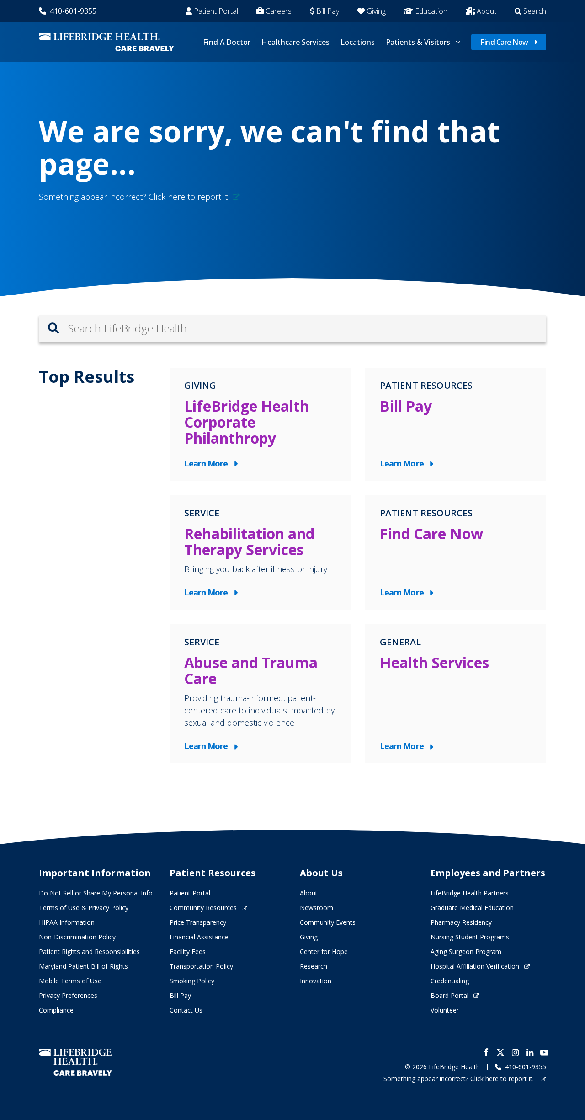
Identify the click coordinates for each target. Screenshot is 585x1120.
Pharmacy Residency (461, 922)
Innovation (315, 980)
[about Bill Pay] (455, 424)
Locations (357, 42)
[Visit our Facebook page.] (486, 1052)
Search (534, 11)
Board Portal (449, 995)
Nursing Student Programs (470, 936)
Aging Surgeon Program (466, 951)
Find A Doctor (226, 42)
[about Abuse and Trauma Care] (260, 693)
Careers (279, 11)
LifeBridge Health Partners (470, 893)
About (486, 11)
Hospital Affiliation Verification (475, 966)
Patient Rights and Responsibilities (89, 951)
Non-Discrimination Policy (77, 936)
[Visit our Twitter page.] (500, 1052)
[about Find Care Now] (455, 552)
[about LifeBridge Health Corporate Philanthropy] (260, 424)
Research (313, 966)
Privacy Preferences (68, 995)
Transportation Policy (201, 966)
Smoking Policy (192, 980)
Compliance (56, 1010)
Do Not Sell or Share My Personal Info (96, 893)
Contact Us (186, 1010)
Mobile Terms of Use (70, 980)
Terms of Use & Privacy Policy (83, 907)
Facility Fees (188, 951)
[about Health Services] (455, 693)
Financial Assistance (199, 936)
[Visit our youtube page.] (544, 1052)
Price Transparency (198, 922)
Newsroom (316, 907)
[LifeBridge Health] (75, 1062)
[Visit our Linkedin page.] (530, 1052)
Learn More (208, 464)
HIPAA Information (67, 922)
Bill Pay (327, 11)
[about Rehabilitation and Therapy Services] (260, 552)
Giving (376, 11)
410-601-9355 (73, 11)
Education (431, 11)
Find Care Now (504, 42)
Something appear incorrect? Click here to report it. (459, 1078)
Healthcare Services (295, 42)
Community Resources (203, 907)
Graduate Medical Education (472, 907)
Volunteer (445, 1010)
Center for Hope (324, 951)
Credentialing (450, 980)
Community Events (328, 922)
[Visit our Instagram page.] (515, 1052)
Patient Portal (216, 11)
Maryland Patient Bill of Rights (83, 966)
